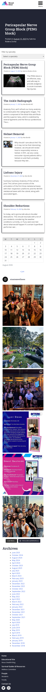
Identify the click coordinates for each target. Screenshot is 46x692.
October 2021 (17, 615)
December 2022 (18, 583)
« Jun (22, 271)
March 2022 (16, 602)
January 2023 (17, 581)
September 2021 (18, 617)
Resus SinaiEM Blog (8, 662)
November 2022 (18, 586)
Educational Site (8, 659)
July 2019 (15, 625)
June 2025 (16, 552)
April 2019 (16, 633)
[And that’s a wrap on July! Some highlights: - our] (23, 516)
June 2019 (16, 627)
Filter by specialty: (9, 52)
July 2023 (15, 571)
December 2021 (18, 609)
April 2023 (16, 573)
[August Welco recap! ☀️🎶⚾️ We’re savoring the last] (23, 389)
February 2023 (18, 578)
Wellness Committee (9, 669)
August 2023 (17, 568)
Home (4, 656)
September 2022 (18, 591)
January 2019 (17, 640)
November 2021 (18, 612)
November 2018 (18, 646)
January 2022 (17, 607)
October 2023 (17, 565)
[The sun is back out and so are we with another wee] (23, 432)
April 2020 (16, 622)
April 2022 (16, 599)
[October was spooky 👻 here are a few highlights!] (23, 305)
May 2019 (16, 630)
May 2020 (16, 620)
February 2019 (18, 638)
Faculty (4, 680)
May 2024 (16, 560)
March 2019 (16, 635)
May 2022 (16, 596)
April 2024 (16, 563)
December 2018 (18, 643)
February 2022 (18, 604)
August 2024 (17, 558)
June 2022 (16, 594)
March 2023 (16, 576)
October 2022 (17, 589)
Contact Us (6, 684)
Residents (5, 676)
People (4, 673)
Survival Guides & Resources (13, 666)
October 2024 (17, 555)
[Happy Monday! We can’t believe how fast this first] (23, 474)
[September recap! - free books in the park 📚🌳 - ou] (23, 347)
